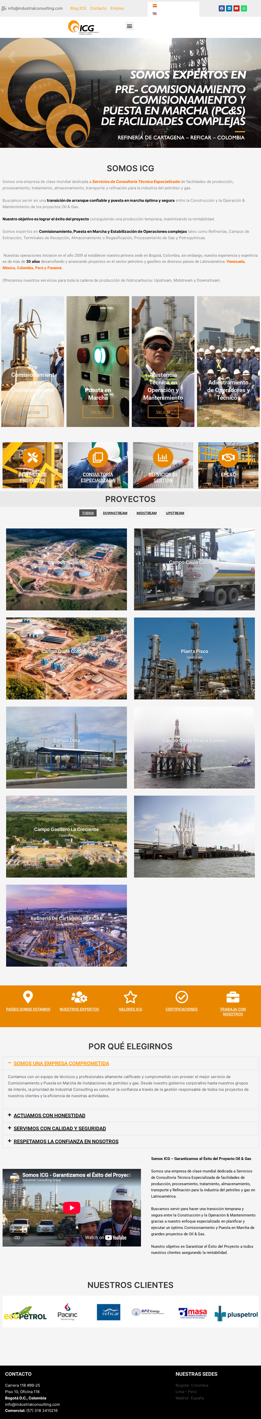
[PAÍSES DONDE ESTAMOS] (28, 997)
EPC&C (228, 474)
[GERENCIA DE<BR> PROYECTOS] (32, 457)
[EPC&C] (228, 457)
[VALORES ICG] (130, 997)
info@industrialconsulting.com (32, 1404)
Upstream (175, 513)
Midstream (147, 513)
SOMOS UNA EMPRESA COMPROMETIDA (61, 1063)
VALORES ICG (130, 1009)
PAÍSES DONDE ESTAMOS (28, 1009)
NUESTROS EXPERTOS (79, 1009)
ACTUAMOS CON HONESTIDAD (49, 1115)
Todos (88, 513)
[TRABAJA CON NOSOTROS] (233, 997)
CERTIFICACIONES (182, 1009)
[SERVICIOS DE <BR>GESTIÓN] (163, 457)
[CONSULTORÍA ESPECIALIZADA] (98, 457)
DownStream (115, 513)
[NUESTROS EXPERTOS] (79, 997)
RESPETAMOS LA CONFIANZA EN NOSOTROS (66, 1141)
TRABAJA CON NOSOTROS (233, 1012)
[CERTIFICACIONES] (181, 997)
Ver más (32, 411)
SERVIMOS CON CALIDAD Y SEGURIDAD (60, 1128)
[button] (129, 26)
